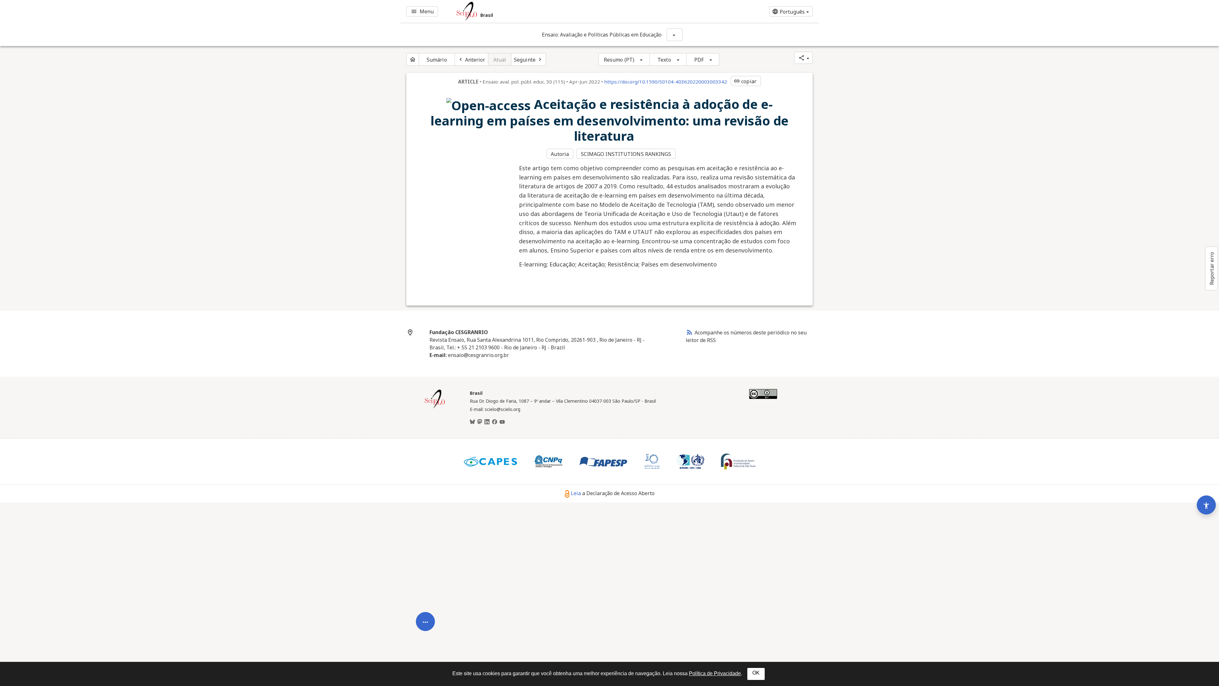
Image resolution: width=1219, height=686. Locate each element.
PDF (699, 59)
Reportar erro (1211, 268)
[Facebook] (494, 422)
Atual (499, 59)
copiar (745, 81)
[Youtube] (502, 422)
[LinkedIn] (487, 422)
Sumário (437, 59)
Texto (664, 59)
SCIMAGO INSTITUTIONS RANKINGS (626, 154)
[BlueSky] (472, 422)
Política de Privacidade (715, 673)
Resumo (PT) (619, 59)
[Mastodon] (479, 422)
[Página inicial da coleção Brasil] (435, 407)
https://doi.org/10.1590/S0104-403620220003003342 (665, 81)
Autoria (560, 154)
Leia (576, 493)
